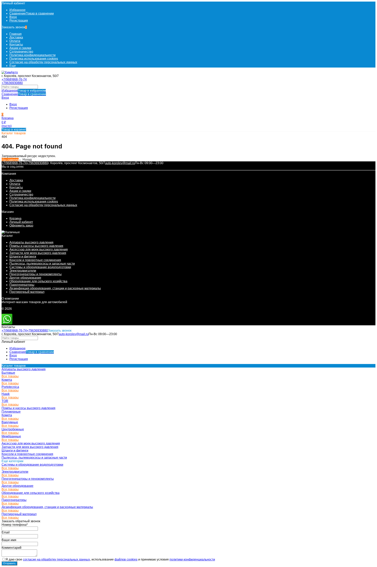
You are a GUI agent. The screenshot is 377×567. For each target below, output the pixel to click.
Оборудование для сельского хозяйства (38, 281)
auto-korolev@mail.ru (120, 163)
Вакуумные (10, 422)
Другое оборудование (25, 277)
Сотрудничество (21, 51)
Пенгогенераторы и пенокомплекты (35, 274)
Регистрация (18, 20)
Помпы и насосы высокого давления (36, 246)
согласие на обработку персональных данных (56, 559)
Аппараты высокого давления (31, 242)
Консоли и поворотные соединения (35, 260)
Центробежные (13, 429)
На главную (10, 159)
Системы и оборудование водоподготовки (40, 267)
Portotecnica (10, 387)
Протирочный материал (26, 292)
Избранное (24, 90)
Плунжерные (11, 411)
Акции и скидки (20, 48)
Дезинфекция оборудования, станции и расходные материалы (55, 288)
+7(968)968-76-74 (14, 79)
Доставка (16, 37)
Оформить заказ (21, 225)
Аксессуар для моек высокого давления (38, 249)
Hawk (6, 394)
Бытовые (8, 372)
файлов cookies (125, 559)
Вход (13, 17)
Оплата (14, 41)
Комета (7, 379)
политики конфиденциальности (192, 559)
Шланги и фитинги (22, 256)
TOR (5, 401)
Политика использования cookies (33, 58)
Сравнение (24, 94)
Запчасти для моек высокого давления (37, 253)
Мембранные (11, 436)
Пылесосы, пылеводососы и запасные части (42, 263)
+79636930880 (12, 83)
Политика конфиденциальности (32, 55)
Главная (15, 34)
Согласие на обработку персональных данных (43, 62)
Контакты (16, 44)
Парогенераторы (21, 284)
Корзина (15, 218)
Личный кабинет (21, 222)
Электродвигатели (22, 270)
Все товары (10, 376)
